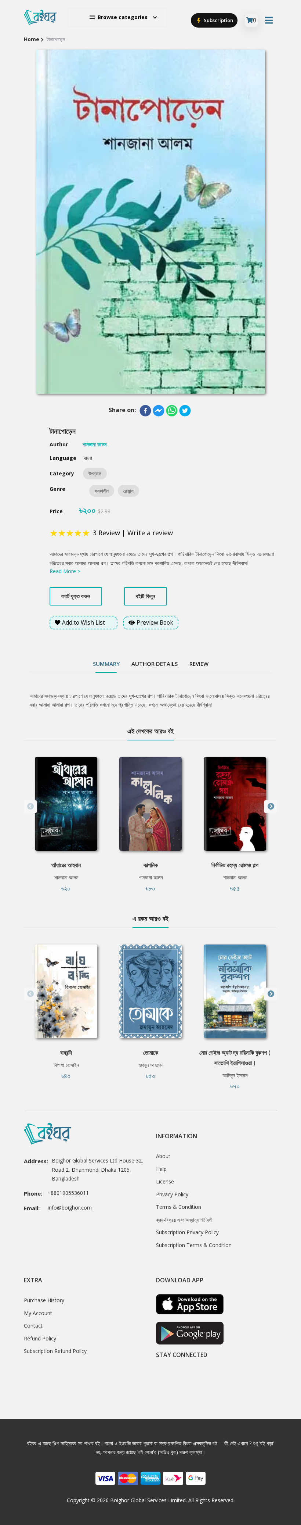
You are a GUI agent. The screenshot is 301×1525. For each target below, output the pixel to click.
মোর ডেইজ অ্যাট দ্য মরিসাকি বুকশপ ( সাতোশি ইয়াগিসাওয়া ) (235, 1058)
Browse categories (123, 17)
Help (161, 1168)
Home (31, 39)
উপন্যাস (94, 473)
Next (270, 806)
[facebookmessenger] (158, 411)
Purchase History (44, 1300)
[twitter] (185, 411)
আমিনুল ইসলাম (234, 1075)
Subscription (218, 20)
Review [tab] (198, 663)
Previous (30, 806)
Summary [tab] (106, 663)
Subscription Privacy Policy (187, 1232)
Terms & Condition (178, 1206)
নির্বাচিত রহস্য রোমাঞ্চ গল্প (234, 865)
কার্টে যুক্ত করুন (75, 596)
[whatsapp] (172, 411)
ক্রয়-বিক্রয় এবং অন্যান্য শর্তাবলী (184, 1219)
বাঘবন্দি (66, 1053)
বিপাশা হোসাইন (66, 1064)
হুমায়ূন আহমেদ (151, 1064)
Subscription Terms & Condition (194, 1245)
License (165, 1181)
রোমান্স (128, 491)
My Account (38, 1313)
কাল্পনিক (151, 865)
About (163, 1156)
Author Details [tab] (154, 663)
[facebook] (145, 411)
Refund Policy (40, 1338)
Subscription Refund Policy (55, 1350)
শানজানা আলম (66, 877)
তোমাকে (150, 1053)
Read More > (65, 571)
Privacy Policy (172, 1194)
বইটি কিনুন (145, 596)
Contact (33, 1325)
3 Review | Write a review (133, 532)
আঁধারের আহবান (66, 865)
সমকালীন (102, 491)
